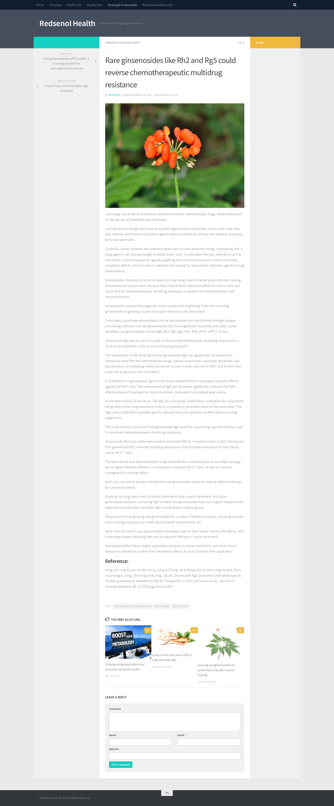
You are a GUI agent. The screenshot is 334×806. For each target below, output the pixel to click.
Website (114, 749)
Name (113, 735)
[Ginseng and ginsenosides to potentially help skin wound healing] (221, 642)
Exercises (55, 5)
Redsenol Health (67, 23)
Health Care (74, 5)
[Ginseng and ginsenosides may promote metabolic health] (128, 642)
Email (181, 735)
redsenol (115, 95)
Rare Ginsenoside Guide (158, 5)
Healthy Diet (94, 5)
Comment (115, 709)
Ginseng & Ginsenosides (122, 5)
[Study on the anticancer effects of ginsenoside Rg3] (175, 637)
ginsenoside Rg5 (162, 606)
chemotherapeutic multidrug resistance (132, 606)
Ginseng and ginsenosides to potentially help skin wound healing (216, 670)
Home (40, 5)
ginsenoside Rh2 (180, 606)
